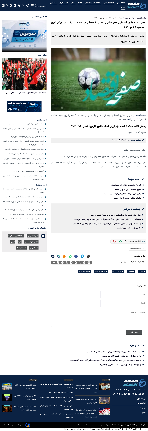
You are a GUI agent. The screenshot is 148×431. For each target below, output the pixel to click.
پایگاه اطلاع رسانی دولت (15, 236)
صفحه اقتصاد (115, 425)
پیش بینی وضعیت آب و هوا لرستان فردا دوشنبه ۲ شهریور (24, 158)
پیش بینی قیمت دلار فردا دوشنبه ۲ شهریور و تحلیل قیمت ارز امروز (115, 215)
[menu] (32, 5)
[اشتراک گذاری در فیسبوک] (76, 256)
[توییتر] (7, 5)
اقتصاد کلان (121, 2)
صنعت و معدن (108, 2)
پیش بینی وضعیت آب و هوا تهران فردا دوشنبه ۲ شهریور (24, 149)
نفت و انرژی (63, 2)
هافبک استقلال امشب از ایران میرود (127, 198)
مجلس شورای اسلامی (31, 242)
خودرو (123, 7)
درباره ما (142, 407)
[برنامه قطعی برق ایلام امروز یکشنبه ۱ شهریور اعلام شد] (7, 386)
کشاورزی (53, 2)
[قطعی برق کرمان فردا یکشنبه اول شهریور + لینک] (7, 397)
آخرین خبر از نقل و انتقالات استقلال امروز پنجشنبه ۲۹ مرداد (23, 203)
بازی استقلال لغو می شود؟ (120, 140)
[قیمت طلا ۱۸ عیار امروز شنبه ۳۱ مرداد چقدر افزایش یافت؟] (7, 408)
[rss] (19, 5)
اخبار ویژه (106, 380)
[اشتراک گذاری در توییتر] (88, 256)
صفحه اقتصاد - (140, 115)
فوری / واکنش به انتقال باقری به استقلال (125, 185)
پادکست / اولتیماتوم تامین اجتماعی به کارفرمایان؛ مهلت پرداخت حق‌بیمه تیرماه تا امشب (107, 223)
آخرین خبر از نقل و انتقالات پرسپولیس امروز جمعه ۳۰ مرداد (23, 191)
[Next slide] (5, 36)
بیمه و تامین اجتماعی (93, 2)
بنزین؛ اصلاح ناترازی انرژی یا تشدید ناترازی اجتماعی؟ (120, 364)
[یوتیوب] (3, 5)
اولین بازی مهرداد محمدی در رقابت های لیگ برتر (122, 193)
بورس (73, 2)
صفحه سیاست (21, 248)
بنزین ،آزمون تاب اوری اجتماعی (129, 227)
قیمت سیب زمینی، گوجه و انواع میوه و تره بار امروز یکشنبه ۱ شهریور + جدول (23, 143)
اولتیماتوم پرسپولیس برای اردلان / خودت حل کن (27, 214)
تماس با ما (141, 403)
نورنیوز (13, 242)
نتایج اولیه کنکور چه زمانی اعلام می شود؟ (60, 392)
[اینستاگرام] (14, 5)
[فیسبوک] (84, 262)
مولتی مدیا (42, 55)
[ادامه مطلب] (3, 120)
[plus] (120, 241)
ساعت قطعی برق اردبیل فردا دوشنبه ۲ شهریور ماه (27, 136)
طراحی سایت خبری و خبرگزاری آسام (13, 425)
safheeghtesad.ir (131, 389)
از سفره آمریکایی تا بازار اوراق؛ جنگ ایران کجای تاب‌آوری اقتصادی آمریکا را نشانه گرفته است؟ (105, 360)
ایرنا (19, 242)
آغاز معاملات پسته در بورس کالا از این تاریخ (28, 171)
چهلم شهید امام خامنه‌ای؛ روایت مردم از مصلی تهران (26, 92)
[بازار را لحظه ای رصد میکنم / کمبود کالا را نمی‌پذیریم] (104, 400)
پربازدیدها (33, 380)
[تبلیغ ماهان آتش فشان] (24, 112)
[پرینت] (53, 256)
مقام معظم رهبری (32, 236)
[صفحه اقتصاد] (136, 5)
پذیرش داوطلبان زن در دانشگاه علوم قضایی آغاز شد (26, 154)
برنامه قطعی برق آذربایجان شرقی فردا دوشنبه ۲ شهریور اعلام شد (23, 165)
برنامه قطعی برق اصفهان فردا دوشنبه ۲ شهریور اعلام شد (24, 124)
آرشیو (144, 412)
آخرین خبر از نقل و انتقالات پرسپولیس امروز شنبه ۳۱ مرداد (24, 209)
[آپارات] (58, 262)
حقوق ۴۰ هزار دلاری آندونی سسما (128, 189)
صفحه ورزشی (34, 248)
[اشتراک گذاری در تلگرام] (82, 256)
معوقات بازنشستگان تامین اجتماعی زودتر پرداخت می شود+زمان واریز (23, 178)
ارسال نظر (134, 332)
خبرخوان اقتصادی (39, 16)
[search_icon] (23, 5)
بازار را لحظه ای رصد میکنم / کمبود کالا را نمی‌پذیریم (121, 356)
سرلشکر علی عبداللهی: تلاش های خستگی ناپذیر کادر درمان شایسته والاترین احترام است (107, 219)
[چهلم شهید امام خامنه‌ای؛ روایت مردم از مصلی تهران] (24, 74)
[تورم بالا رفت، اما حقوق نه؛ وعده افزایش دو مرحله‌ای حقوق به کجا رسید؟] (104, 386)
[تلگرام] (11, 5)
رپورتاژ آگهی (141, 398)
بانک (80, 2)
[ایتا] (64, 256)
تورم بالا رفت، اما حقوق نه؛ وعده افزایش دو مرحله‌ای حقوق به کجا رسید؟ (113, 351)
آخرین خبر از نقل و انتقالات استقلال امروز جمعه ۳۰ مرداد (24, 197)
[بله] (58, 256)
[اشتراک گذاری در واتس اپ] (70, 256)
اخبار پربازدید (41, 185)
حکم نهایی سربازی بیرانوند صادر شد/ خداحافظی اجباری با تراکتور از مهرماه (23, 221)
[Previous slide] (43, 36)
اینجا (129, 119)
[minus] (114, 241)
